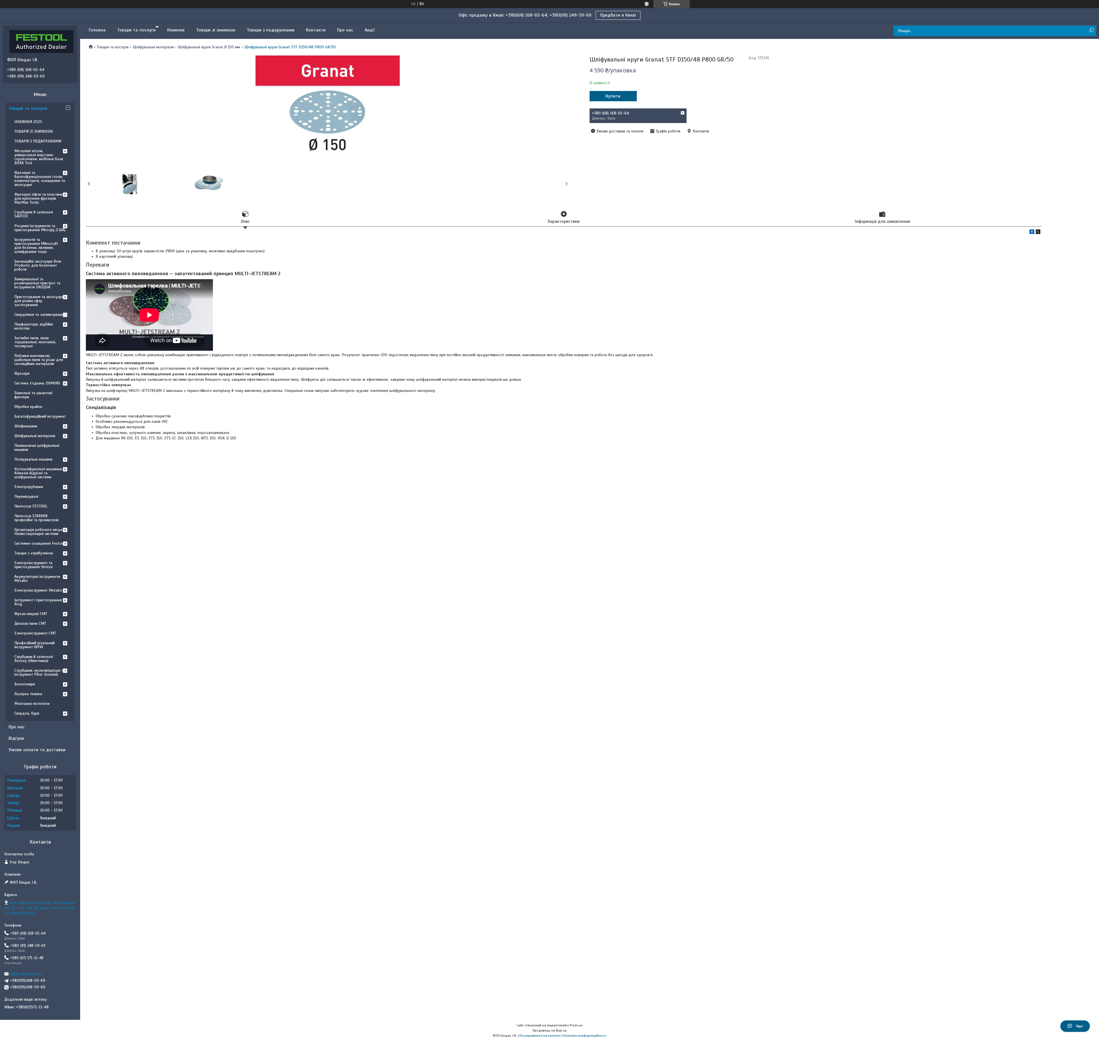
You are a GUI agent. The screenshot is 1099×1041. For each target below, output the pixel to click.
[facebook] (1031, 232)
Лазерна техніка (28, 693)
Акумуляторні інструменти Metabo (37, 578)
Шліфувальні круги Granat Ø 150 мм (209, 47)
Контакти (316, 30)
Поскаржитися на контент (540, 1036)
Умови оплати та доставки (37, 750)
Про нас (345, 30)
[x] (1038, 232)
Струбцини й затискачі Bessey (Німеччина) (33, 658)
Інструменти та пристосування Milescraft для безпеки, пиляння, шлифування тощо (36, 245)
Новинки (176, 30)
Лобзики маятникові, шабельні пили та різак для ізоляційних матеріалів (38, 359)
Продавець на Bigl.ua (550, 1030)
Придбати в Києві (618, 15)
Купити (613, 96)
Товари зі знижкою (215, 30)
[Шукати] (1091, 30)
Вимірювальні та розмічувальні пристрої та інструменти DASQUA (37, 283)
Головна (97, 30)
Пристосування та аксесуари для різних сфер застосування (39, 300)
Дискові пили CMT (30, 623)
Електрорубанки (28, 486)
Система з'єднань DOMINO (37, 383)
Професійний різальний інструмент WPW (34, 645)
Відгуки (16, 738)
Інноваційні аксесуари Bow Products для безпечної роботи (37, 265)
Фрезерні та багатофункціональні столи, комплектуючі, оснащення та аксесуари (39, 178)
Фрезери (21, 373)
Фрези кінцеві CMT (30, 613)
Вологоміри (24, 684)
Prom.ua (576, 1025)
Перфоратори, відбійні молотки (33, 326)
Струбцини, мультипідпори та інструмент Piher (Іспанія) (39, 672)
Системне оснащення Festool (39, 543)
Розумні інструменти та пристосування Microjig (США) (40, 227)
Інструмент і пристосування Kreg (38, 602)
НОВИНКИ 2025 (28, 121)
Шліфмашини (25, 426)
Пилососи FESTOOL (31, 506)
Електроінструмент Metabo (38, 590)
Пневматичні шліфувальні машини (36, 447)
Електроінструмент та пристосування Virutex (33, 564)
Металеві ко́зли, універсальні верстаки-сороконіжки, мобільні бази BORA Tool (38, 156)
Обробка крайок (28, 406)
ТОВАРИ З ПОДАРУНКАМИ (37, 141)
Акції (370, 30)
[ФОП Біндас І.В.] (41, 41)
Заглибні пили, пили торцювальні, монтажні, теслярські (35, 342)
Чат (1079, 1026)
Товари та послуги (136, 30)
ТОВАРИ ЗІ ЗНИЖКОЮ (33, 131)
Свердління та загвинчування (40, 314)
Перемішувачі (26, 496)
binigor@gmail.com (26, 973)
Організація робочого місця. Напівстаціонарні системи (38, 531)
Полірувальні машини (33, 459)
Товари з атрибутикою (33, 553)
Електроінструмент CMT (35, 633)
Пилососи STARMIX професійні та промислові (36, 517)
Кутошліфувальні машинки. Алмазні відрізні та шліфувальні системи (38, 473)
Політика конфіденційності (584, 1036)
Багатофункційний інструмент (40, 416)
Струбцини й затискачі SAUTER (33, 214)
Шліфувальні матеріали (153, 47)
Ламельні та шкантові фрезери (33, 394)
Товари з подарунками (270, 30)
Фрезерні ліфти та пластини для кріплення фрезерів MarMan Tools (38, 198)
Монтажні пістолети (32, 703)
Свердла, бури (26, 713)
